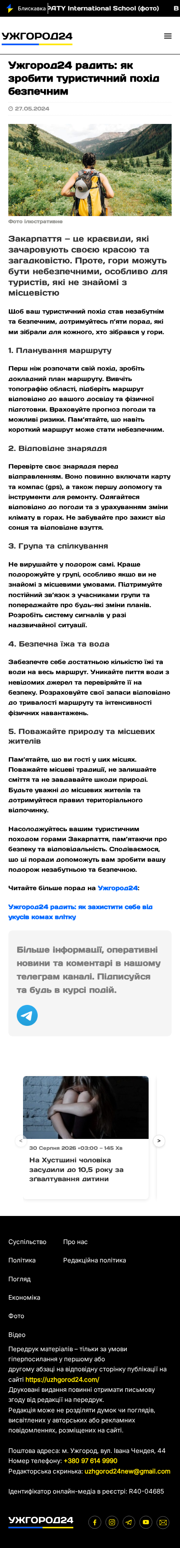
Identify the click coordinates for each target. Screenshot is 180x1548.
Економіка (24, 1297)
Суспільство (27, 1242)
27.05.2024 (32, 108)
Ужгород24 (118, 888)
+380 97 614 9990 (91, 1461)
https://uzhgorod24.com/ (62, 1379)
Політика (22, 1260)
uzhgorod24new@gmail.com (127, 1471)
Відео (17, 1335)
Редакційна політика (94, 1260)
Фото (16, 1316)
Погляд (19, 1279)
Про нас (75, 1242)
